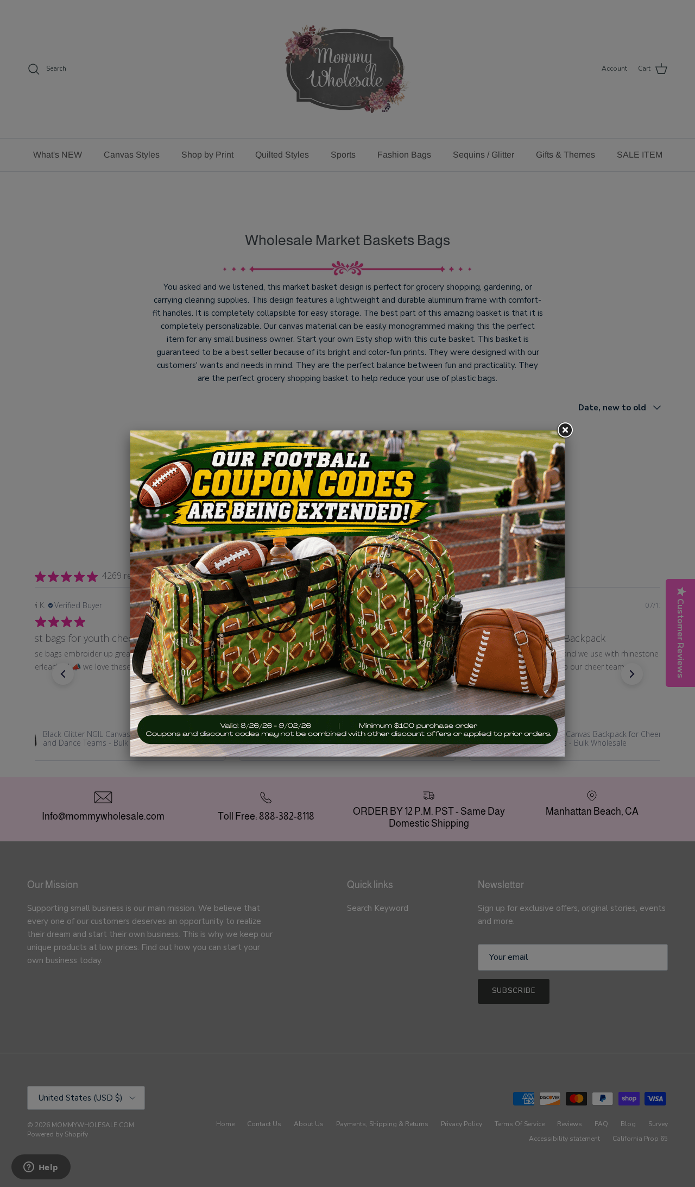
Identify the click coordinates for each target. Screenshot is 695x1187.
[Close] (564, 430)
